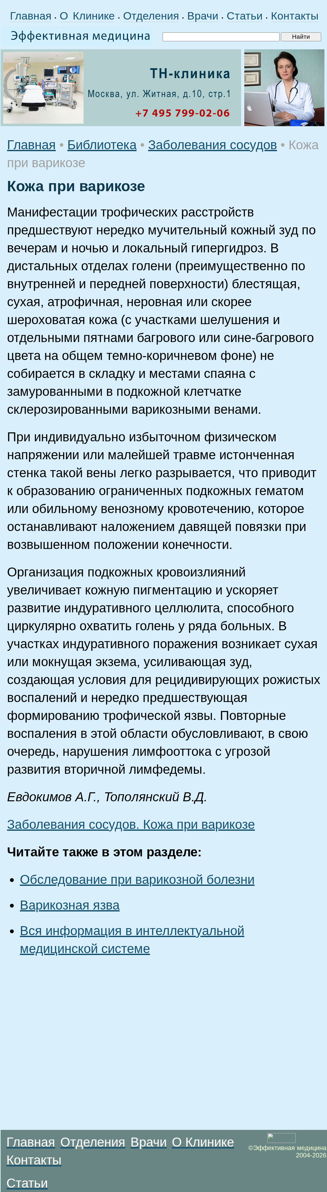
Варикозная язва (70, 905)
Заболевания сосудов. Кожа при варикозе (131, 824)
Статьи (245, 16)
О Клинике (87, 16)
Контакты (294, 16)
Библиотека (102, 145)
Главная (30, 16)
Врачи (202, 16)
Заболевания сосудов (212, 145)
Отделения (151, 16)
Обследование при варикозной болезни (137, 879)
